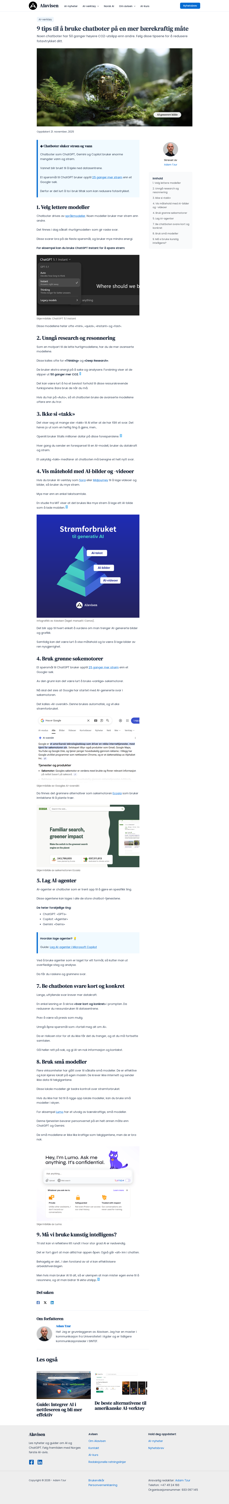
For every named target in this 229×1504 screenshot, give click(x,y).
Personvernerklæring (102, 1485)
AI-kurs (93, 1455)
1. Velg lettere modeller (167, 183)
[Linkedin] (52, 1302)
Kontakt (93, 1448)
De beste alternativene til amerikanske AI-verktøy (120, 1405)
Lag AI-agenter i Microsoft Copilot (73, 947)
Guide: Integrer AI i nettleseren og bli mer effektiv (59, 1409)
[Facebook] (38, 1302)
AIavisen (49, 5)
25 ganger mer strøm (107, 177)
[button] (97, 6)
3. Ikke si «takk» (162, 198)
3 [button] (66, 506)
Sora (82, 480)
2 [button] (121, 435)
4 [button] (98, 1279)
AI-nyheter (155, 1441)
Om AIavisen (97, 1441)
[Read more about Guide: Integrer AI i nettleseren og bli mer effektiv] (64, 1385)
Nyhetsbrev (156, 1448)
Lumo (59, 1112)
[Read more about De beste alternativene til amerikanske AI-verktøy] (122, 1384)
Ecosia (117, 793)
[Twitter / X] (45, 1302)
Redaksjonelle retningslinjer (107, 1462)
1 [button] (80, 373)
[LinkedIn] (40, 1462)
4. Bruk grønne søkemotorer (170, 213)
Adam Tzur (170, 164)
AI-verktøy (45, 19)
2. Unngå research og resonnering (166, 190)
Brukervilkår (96, 1480)
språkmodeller (75, 216)
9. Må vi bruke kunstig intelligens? (166, 241)
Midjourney (100, 480)
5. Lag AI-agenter (163, 218)
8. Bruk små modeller (165, 233)
